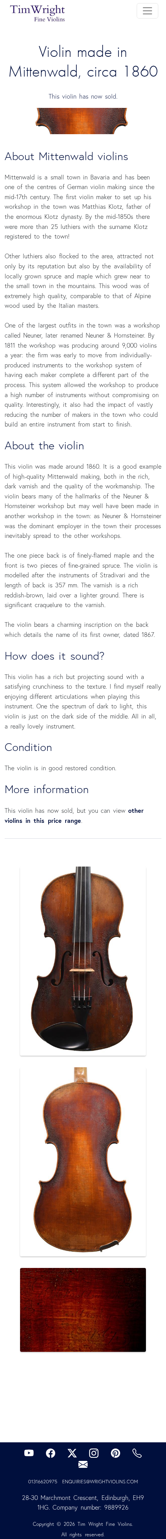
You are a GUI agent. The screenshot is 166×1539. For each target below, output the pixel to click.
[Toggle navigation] (147, 11)
